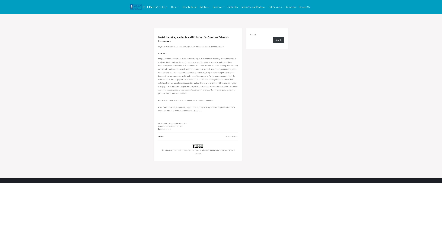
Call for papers (275, 7)
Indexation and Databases (253, 7)
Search (253, 35)
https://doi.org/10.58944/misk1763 (172, 123)
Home (174, 7)
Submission (291, 7)
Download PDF (165, 129)
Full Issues (204, 7)
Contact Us (304, 7)
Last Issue (217, 7)
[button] (175, 7)
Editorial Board (189, 7)
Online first (232, 7)
